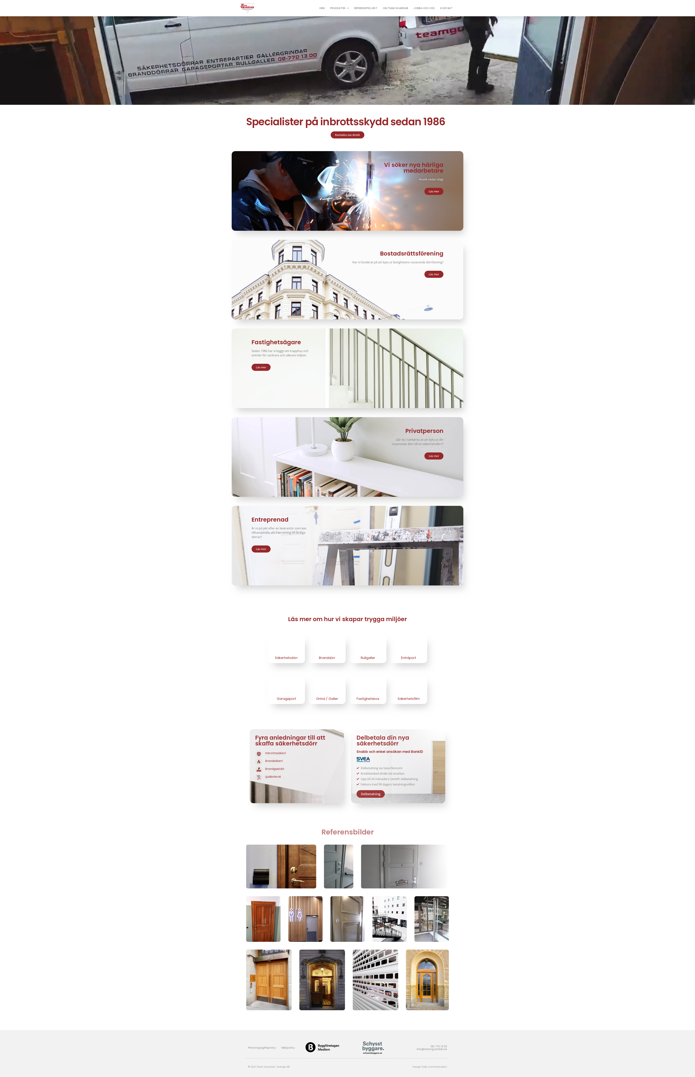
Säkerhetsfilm (409, 698)
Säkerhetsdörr (286, 658)
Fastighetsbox (368, 698)
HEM (322, 8)
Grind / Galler (327, 698)
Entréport (408, 658)
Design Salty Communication (430, 1066)
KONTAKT (446, 8)
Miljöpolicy (288, 1047)
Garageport (286, 698)
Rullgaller (368, 658)
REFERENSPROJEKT (365, 8)
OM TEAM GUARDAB (395, 8)
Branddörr (327, 658)
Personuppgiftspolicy (262, 1047)
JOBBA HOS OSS (424, 8)
